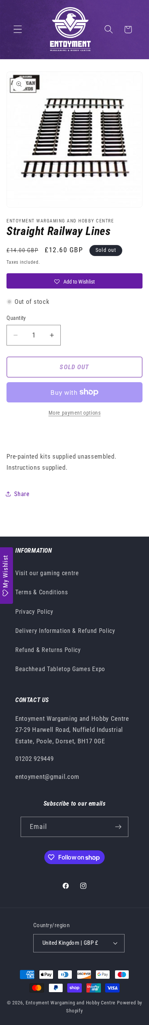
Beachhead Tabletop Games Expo (60, 669)
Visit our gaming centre (47, 573)
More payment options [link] (75, 413)
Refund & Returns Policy (48, 650)
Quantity (16, 318)
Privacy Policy (34, 611)
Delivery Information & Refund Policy (65, 630)
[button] (18, 29)
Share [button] (21, 494)
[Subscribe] (118, 827)
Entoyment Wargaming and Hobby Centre (70, 1003)
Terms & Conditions (41, 592)
